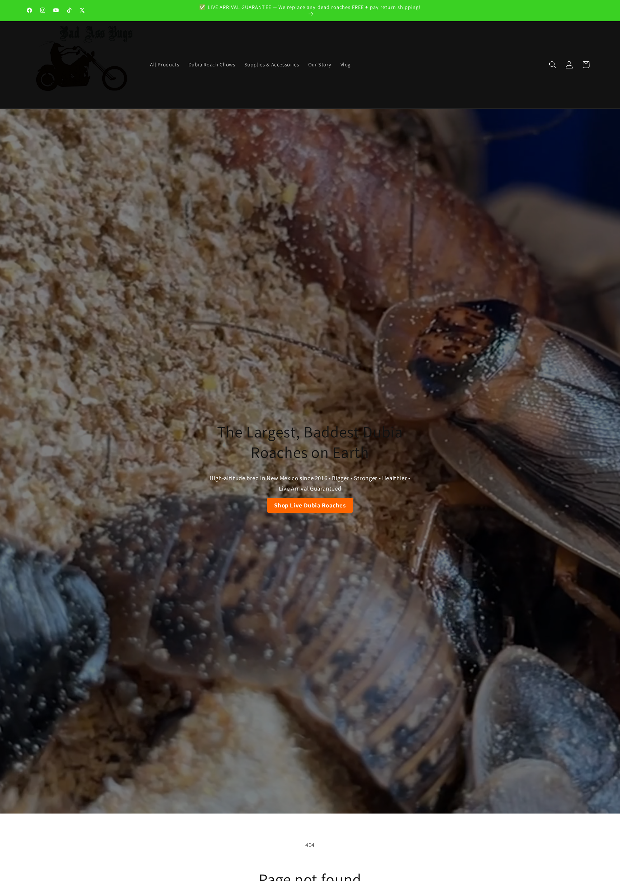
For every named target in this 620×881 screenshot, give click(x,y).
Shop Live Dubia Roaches (310, 505)
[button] (552, 64)
